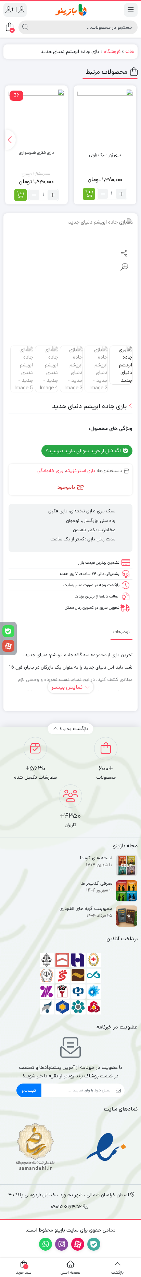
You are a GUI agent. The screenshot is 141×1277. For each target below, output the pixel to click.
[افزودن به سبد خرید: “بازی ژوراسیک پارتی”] (89, 194)
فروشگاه (112, 51)
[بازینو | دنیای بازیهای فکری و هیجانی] (70, 10)
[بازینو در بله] (8, 631)
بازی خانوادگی (50, 470)
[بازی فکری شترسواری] (36, 117)
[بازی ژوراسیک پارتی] (105, 117)
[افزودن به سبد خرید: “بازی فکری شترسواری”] (20, 195)
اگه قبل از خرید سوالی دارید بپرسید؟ (84, 450)
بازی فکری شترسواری (36, 152)
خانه (129, 51)
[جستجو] (25, 27)
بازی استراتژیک (80, 470)
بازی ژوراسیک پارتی (105, 155)
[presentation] (10, 140)
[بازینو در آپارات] (8, 646)
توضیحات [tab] (121, 632)
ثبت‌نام (29, 1090)
